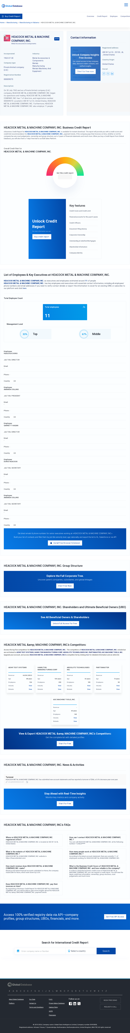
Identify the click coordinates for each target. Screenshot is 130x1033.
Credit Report (102, 16)
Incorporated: (9, 53)
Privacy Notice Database (57, 1003)
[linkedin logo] (112, 73)
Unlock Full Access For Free (65, 623)
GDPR (51, 1011)
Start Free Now (65, 586)
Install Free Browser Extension (66, 543)
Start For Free (65, 743)
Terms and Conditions (36, 1007)
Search (106, 951)
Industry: (36, 53)
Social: (105, 69)
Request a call (110, 1007)
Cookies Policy (53, 1007)
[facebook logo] (103, 73)
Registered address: (110, 48)
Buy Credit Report (12, 16)
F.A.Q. (51, 999)
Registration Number (12, 75)
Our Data (32, 999)
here (24, 288)
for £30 (65, 176)
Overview (90, 16)
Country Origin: (108, 59)
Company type (9, 63)
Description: (9, 86)
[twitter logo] (108, 73)
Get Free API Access (115, 916)
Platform (11, 1003)
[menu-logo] (12, 6)
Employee (114, 16)
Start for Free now (85, 71)
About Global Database (16, 999)
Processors (52, 1015)
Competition (125, 16)
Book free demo (110, 1000)
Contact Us (32, 1003)
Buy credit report (41, 236)
